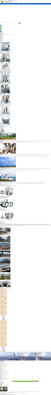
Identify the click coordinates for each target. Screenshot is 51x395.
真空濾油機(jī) (32, 391)
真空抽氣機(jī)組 (1, 38)
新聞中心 (24, 3)
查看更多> (0, 41)
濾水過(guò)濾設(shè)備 (1, 40)
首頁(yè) (3, 3)
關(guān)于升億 (8, 3)
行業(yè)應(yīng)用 (19, 3)
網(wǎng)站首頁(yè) (1, 382)
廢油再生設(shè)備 (1, 39)
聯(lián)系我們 (29, 3)
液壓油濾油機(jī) (29, 391)
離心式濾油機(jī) (27, 391)
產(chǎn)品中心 (13, 3)
